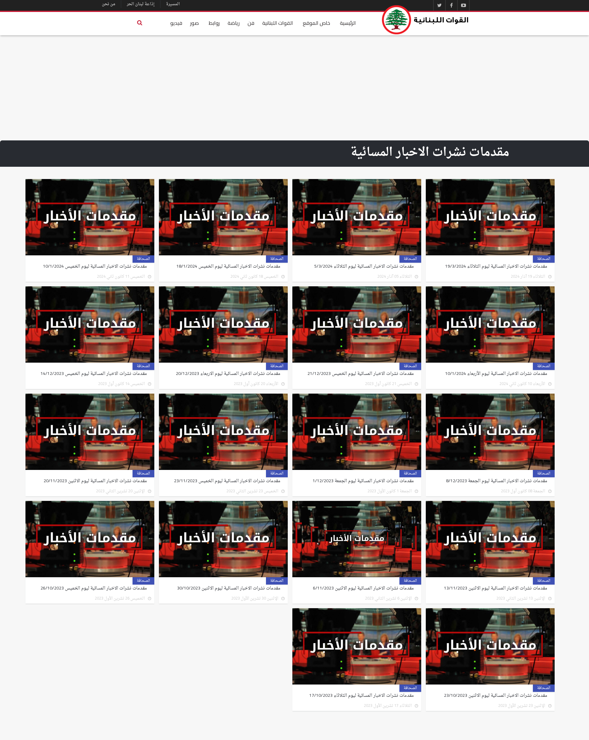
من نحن (108, 4)
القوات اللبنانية (277, 23)
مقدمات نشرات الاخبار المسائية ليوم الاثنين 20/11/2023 (95, 481)
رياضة (234, 23)
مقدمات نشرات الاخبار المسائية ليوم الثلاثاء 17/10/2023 (361, 696)
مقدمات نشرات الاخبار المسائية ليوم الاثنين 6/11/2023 (363, 589)
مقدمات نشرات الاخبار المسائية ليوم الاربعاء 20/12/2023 (228, 374)
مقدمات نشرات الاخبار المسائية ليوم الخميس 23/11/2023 (227, 481)
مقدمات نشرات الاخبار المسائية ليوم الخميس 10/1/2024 (95, 267)
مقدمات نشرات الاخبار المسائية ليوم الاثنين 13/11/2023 (495, 589)
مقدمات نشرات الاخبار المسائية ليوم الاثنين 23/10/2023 (495, 696)
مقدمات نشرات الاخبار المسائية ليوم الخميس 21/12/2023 (360, 374)
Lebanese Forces (425, 20)
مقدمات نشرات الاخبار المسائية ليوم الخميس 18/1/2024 (228, 267)
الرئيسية (348, 23)
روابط (214, 23)
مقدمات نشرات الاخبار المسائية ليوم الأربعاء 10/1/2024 (496, 374)
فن (251, 23)
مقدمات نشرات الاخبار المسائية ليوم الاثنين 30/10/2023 (228, 589)
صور (194, 23)
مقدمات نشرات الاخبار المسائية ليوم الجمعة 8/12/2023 (496, 481)
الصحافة (543, 259)
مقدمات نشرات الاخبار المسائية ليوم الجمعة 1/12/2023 (363, 481)
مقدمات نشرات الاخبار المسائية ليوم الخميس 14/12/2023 (93, 374)
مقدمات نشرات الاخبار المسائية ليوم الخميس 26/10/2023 (93, 589)
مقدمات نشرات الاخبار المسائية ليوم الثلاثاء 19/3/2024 (496, 267)
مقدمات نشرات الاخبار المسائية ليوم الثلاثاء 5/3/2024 (364, 267)
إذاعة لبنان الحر (141, 4)
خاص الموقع (316, 23)
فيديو (176, 23)
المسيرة (173, 4)
